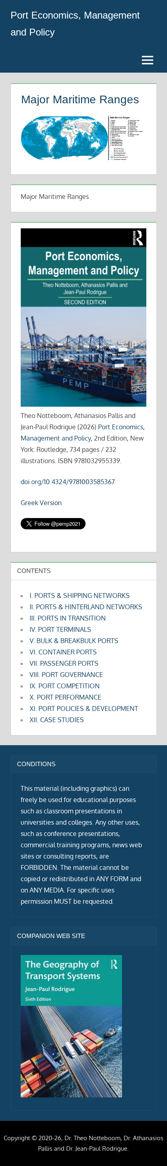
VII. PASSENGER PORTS (64, 663)
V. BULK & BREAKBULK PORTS (74, 641)
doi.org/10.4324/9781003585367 (68, 482)
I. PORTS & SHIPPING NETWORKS (80, 595)
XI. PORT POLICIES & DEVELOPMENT (84, 708)
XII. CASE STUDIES (57, 720)
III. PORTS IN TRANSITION (68, 618)
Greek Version (41, 503)
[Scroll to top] (148, 1147)
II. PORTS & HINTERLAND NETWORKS (86, 607)
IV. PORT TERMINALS (60, 629)
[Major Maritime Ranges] (82, 157)
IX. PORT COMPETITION (65, 686)
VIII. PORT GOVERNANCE (66, 675)
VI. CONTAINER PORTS (63, 652)
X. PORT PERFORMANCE (65, 697)
